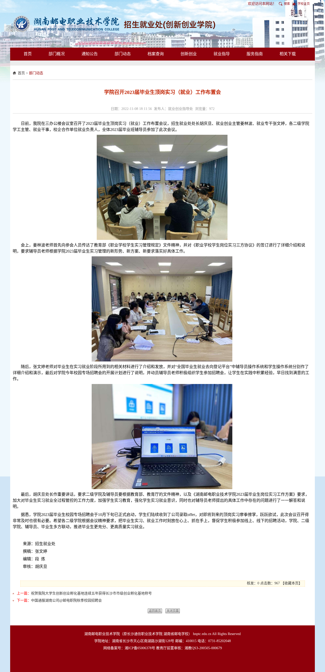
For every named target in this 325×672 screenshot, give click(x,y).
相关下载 (288, 54)
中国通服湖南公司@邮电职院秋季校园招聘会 (66, 600)
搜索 (287, 4)
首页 (28, 54)
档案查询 (156, 54)
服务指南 (255, 54)
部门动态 (123, 54)
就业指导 (222, 54)
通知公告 (90, 54)
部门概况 (56, 54)
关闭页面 (173, 611)
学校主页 (304, 4)
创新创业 (189, 54)
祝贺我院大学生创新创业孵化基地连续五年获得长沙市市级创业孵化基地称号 (91, 593)
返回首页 (155, 611)
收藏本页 (291, 583)
